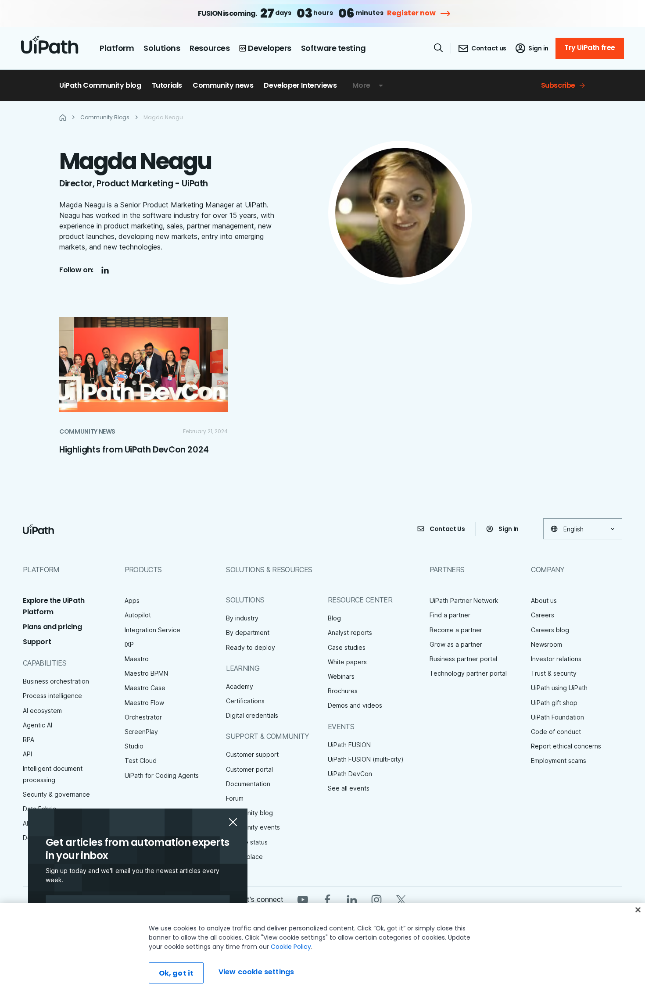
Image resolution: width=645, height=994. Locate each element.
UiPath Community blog (100, 85)
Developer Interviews (300, 85)
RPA (28, 739)
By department (247, 632)
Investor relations (556, 659)
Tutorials (167, 85)
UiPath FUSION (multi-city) (366, 759)
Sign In (508, 528)
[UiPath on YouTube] (302, 899)
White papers (347, 662)
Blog (334, 618)
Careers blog (550, 630)
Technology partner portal (468, 673)
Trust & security (554, 673)
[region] (322, 948)
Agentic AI (37, 725)
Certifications (245, 701)
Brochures (343, 691)
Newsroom (546, 644)
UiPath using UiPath (559, 687)
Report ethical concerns (566, 746)
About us (544, 600)
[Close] (638, 909)
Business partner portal (463, 659)
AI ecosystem (42, 710)
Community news (223, 85)
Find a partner (450, 615)
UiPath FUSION (349, 744)
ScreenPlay (141, 731)
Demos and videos (355, 705)
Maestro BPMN (146, 673)
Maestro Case (145, 687)
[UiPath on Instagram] (376, 899)
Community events (253, 827)
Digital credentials (252, 715)
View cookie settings (256, 972)
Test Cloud (141, 760)
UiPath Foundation (557, 717)
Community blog (249, 812)
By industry (242, 618)
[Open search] (439, 48)
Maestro (137, 659)
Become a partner (456, 630)
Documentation (248, 783)
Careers (542, 615)
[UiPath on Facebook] (327, 899)
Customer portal (249, 769)
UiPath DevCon (350, 773)
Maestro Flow (144, 702)
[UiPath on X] (401, 899)
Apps (132, 600)
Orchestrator (143, 717)
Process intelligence (52, 695)
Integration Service (152, 630)
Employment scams (558, 760)
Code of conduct (556, 731)
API (27, 754)
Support (37, 642)
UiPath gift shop (554, 702)
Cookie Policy (291, 946)
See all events (348, 788)
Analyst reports (350, 632)
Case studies (347, 647)
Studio (134, 746)
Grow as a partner (456, 644)
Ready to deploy (250, 647)
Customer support (252, 754)
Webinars (341, 676)
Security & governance (56, 794)
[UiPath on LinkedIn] (352, 899)
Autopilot (138, 615)
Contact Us (447, 528)
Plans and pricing (52, 627)
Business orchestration (56, 681)
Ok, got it (176, 973)
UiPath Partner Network (464, 600)
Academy (239, 686)
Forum (235, 798)
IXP (129, 644)
